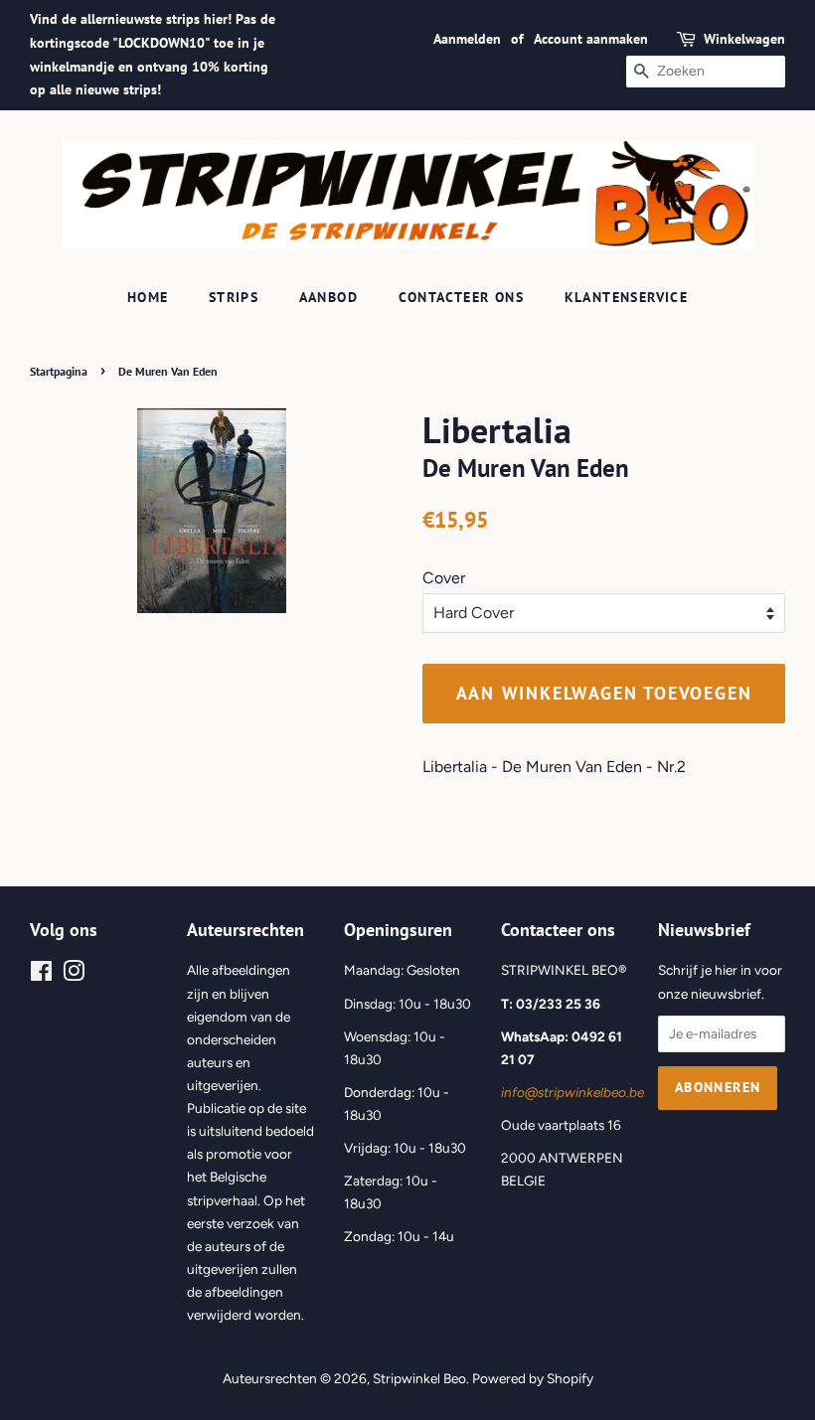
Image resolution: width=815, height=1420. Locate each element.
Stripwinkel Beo (419, 1378)
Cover (443, 577)
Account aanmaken (591, 39)
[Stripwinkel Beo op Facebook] (41, 975)
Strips (233, 297)
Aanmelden (467, 39)
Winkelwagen (744, 39)
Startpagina (58, 371)
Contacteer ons (462, 297)
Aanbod (328, 297)
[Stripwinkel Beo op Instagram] (73, 975)
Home (148, 297)
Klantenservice (627, 297)
